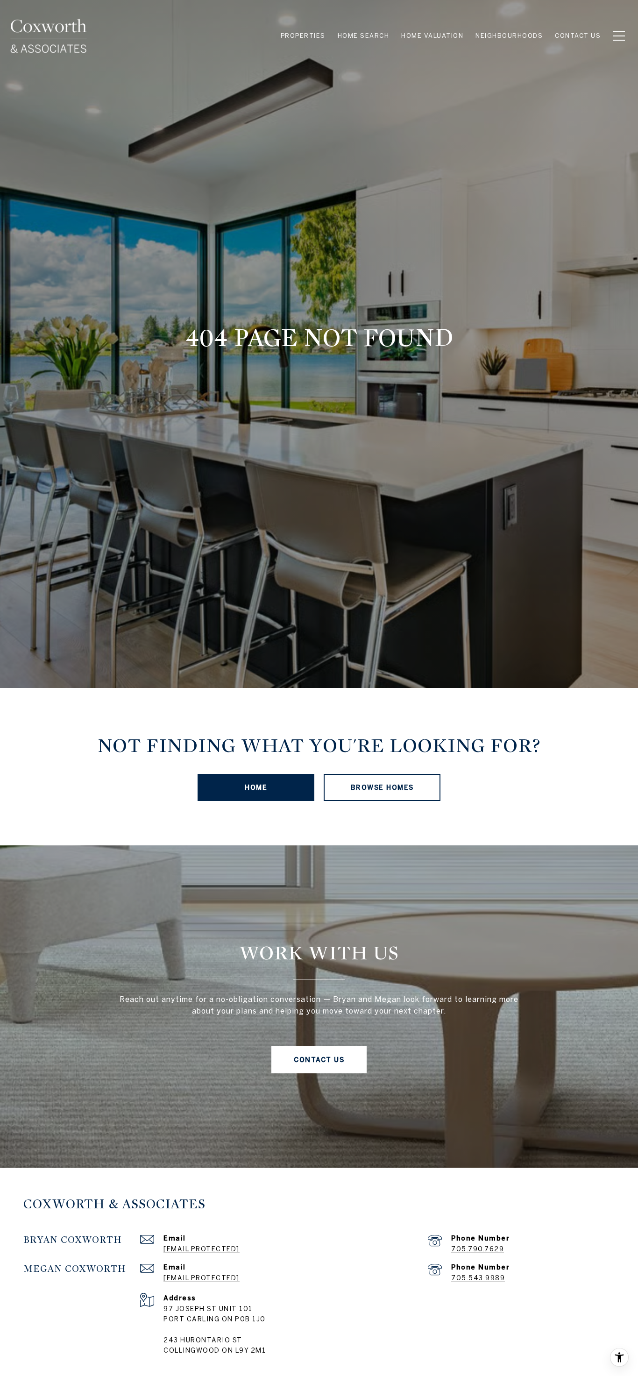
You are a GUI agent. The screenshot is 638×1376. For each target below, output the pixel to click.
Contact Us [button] (319, 1060)
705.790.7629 (477, 1249)
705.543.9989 (478, 1278)
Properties (303, 35)
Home (256, 787)
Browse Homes (382, 787)
